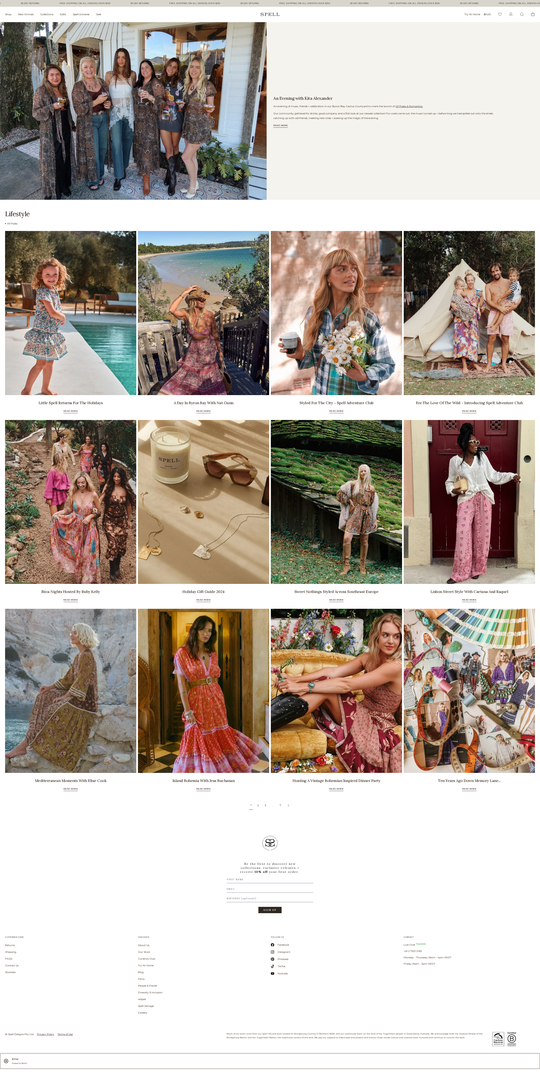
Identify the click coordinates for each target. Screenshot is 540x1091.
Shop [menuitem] (8, 14)
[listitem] (133, 111)
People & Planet (147, 985)
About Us (143, 945)
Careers (142, 1012)
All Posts (12, 223)
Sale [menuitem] (98, 14)
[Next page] (288, 805)
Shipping (10, 951)
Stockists (10, 972)
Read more (280, 125)
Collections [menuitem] (46, 14)
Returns (10, 945)
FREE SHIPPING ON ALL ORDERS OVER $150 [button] (85, 3)
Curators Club (146, 958)
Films (141, 978)
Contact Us (12, 965)
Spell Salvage (146, 1005)
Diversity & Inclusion (150, 992)
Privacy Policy (45, 1034)
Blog (141, 972)
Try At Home (146, 965)
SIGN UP (270, 910)
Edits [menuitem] (63, 14)
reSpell (142, 999)
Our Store (144, 951)
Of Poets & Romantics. (409, 106)
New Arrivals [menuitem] (26, 14)
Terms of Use (65, 1034)
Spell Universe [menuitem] (81, 14)
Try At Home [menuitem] (472, 14)
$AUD (487, 14)
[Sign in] (511, 14)
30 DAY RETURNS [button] (30, 3)
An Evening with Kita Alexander (302, 98)
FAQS (8, 958)
